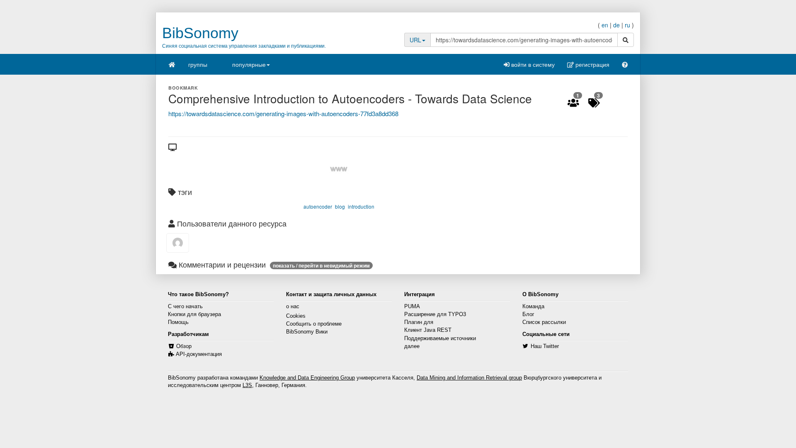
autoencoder (317, 206)
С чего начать (185, 306)
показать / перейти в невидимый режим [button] (321, 265)
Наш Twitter (545, 346)
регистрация (591, 64)
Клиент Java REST (427, 330)
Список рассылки (544, 322)
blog (340, 206)
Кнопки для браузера (194, 314)
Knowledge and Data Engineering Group (307, 378)
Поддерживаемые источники (440, 338)
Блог (528, 314)
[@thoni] (178, 243)
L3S (247, 385)
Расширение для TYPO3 (435, 314)
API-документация (199, 354)
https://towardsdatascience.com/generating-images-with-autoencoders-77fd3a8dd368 (283, 113)
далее (412, 346)
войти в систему (532, 64)
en (605, 25)
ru (627, 25)
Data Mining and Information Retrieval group (469, 378)
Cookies (296, 316)
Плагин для (418, 322)
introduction (361, 206)
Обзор (184, 346)
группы (197, 64)
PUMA (412, 306)
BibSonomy (200, 32)
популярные (249, 64)
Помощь (178, 322)
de (616, 25)
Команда (533, 306)
